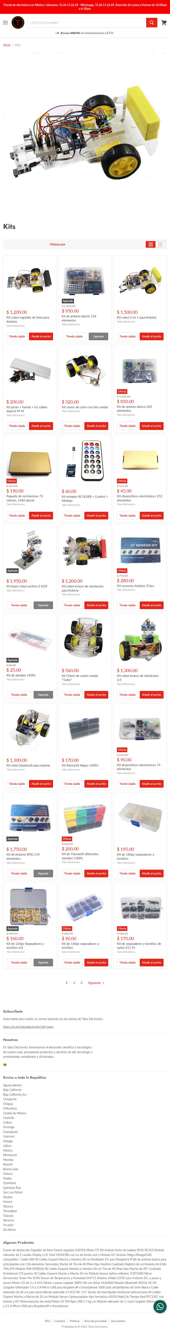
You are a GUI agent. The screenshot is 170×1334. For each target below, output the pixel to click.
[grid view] (150, 244)
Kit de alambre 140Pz (21, 675)
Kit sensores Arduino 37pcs (135, 586)
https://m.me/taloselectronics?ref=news (28, 1027)
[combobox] (87, 22)
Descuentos (118, 1321)
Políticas (75, 1321)
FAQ (47, 1321)
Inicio (7, 45)
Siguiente (95, 983)
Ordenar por (57, 244)
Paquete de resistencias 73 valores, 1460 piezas (24, 498)
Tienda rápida (17, 336)
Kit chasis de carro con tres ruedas (85, 407)
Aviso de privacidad (95, 1321)
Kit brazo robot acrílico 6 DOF (26, 586)
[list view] (160, 244)
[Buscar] (151, 22)
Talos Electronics (15, 325)
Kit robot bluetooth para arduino (28, 765)
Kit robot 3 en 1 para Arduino (137, 317)
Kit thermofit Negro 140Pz (80, 765)
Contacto (60, 1321)
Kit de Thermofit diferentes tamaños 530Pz (80, 856)
